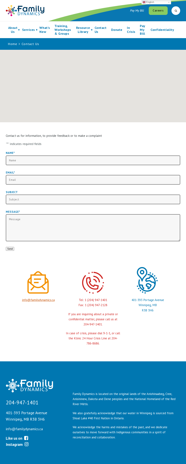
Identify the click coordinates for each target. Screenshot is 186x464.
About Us (13, 30)
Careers (158, 10)
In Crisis (131, 30)
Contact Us (101, 30)
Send (10, 248)
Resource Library (83, 30)
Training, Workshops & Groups (62, 30)
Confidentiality (162, 30)
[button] (93, 83)
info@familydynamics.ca (38, 300)
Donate (116, 30)
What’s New (44, 30)
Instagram (15, 444)
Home (12, 44)
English (149, 2)
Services (28, 30)
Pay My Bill (137, 11)
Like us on (14, 438)
